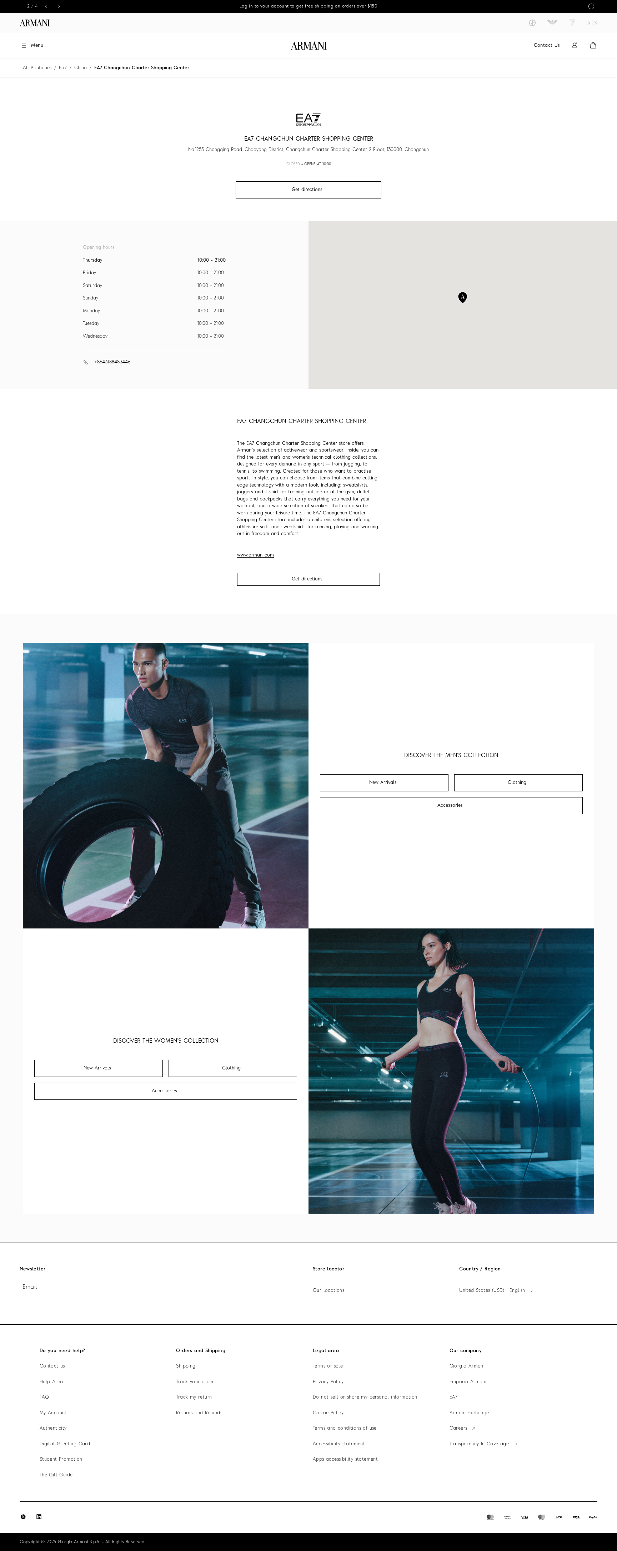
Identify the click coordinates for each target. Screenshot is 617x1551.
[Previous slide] (46, 6)
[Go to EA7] (572, 23)
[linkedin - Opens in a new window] (38, 1516)
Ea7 (63, 68)
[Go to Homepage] (309, 45)
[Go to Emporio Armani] (552, 23)
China (80, 68)
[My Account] (574, 45)
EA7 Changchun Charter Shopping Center (141, 68)
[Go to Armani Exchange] (592, 23)
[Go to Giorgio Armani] (532, 23)
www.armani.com (255, 555)
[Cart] (593, 45)
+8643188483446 (112, 362)
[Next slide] (59, 6)
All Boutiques (37, 68)
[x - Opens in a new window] (23, 1516)
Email (29, 1287)
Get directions (307, 579)
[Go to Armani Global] (35, 22)
